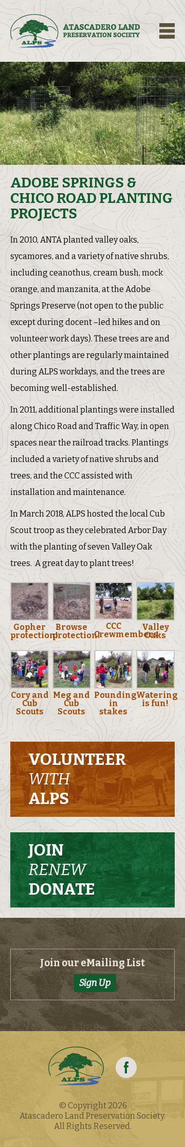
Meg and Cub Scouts (71, 703)
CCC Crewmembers (126, 630)
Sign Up (95, 982)
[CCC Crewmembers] (113, 619)
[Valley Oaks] (155, 620)
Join (61, 869)
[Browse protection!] (71, 620)
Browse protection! (76, 631)
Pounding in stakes (115, 703)
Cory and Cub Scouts (30, 703)
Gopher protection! (34, 631)
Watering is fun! (157, 699)
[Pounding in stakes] (113, 688)
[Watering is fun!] (155, 688)
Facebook (126, 1067)
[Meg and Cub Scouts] (71, 688)
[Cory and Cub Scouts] (29, 688)
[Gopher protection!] (29, 620)
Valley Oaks (155, 631)
